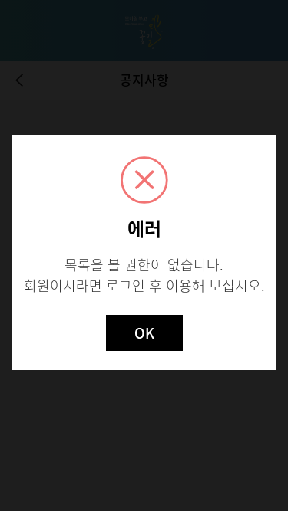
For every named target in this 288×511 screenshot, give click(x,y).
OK (144, 333)
